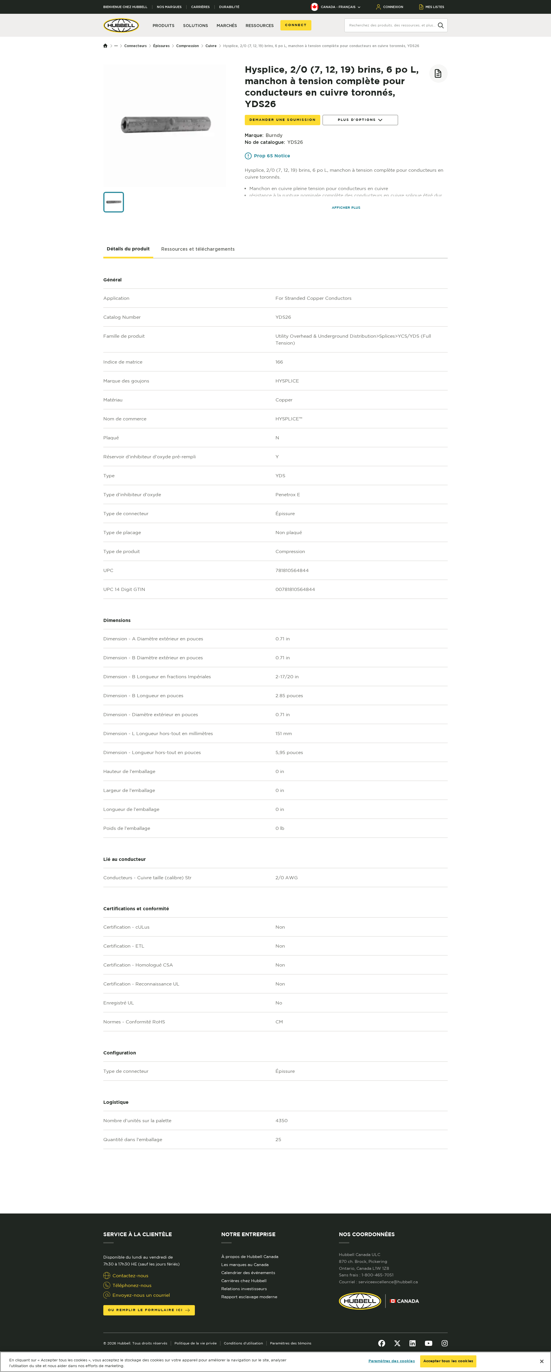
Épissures (161, 46)
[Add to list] (438, 73)
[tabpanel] (275, 735)
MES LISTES (435, 7)
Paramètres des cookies (391, 1361)
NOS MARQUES (169, 7)
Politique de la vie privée (195, 1343)
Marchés (227, 25)
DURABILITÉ (229, 7)
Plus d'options (357, 119)
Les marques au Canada (245, 1264)
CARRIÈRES (200, 7)
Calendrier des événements (248, 1272)
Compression (187, 46)
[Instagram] (445, 1343)
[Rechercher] (441, 25)
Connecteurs (135, 46)
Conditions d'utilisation (243, 1343)
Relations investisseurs (244, 1288)
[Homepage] (106, 46)
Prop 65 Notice (272, 156)
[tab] (128, 249)
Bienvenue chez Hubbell (125, 7)
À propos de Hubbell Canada (249, 1256)
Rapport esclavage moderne (249, 1296)
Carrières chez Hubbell (244, 1280)
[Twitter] (397, 1343)
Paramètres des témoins (290, 1343)
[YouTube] (428, 1343)
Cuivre (211, 46)
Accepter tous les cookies (448, 1361)
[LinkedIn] (413, 1343)
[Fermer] (542, 1361)
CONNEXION (393, 7)
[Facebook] (381, 1343)
